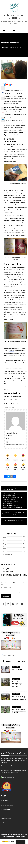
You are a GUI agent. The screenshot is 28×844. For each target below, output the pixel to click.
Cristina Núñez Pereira (9, 495)
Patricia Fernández (6, 809)
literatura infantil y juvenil (10, 501)
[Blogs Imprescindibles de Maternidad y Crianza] (7, 777)
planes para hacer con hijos (10, 505)
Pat (20, 47)
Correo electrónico (6, 587)
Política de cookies (6, 818)
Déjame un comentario (7, 805)
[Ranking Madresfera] (7, 655)
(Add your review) (8, 554)
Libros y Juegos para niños (10, 489)
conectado (17, 569)
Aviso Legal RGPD (5, 800)
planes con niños (7, 503)
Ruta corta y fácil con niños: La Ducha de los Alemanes (19, 711)
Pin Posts (3, 814)
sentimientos (18, 507)
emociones (19, 497)
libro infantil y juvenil (9, 499)
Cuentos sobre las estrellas (17, 670)
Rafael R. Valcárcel (8, 507)
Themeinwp (20, 836)
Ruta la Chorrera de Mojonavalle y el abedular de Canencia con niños (19, 684)
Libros (10, 487)
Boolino (11, 493)
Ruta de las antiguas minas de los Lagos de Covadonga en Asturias (19, 698)
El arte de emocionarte (9, 497)
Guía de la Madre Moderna (14, 16)
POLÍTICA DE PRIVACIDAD (7, 823)
